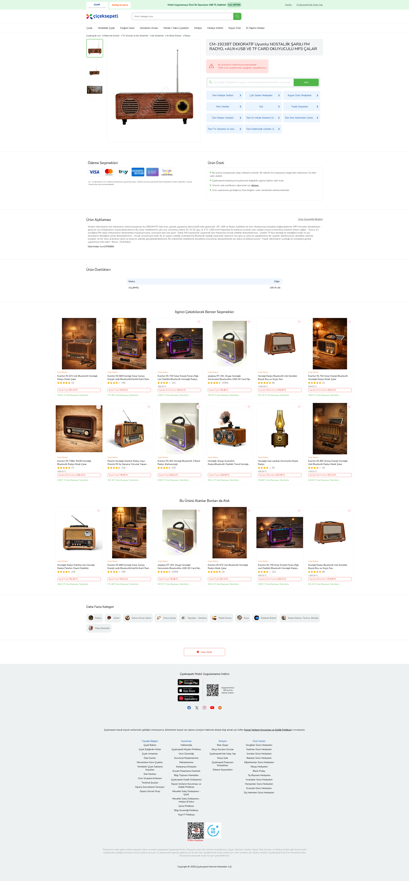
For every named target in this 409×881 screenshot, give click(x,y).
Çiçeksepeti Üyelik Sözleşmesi (186, 779)
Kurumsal (186, 741)
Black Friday (259, 770)
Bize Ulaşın (222, 745)
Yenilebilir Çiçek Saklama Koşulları (150, 768)
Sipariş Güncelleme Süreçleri (150, 786)
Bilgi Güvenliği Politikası (186, 810)
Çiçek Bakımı (150, 745)
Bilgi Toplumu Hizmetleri (186, 775)
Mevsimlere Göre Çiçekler (150, 762)
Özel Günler (150, 758)
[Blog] (220, 707)
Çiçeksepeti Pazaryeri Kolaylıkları (222, 764)
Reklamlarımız (186, 762)
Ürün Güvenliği (186, 753)
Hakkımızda (186, 745)
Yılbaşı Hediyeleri (259, 766)
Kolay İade (222, 758)
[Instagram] (204, 707)
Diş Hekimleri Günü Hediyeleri (259, 792)
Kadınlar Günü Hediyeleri (259, 749)
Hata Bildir (206, 652)
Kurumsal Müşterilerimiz (186, 758)
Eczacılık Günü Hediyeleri (259, 788)
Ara (237, 16)
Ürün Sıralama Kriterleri (150, 778)
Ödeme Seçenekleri (223, 769)
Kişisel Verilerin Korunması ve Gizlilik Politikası (186, 785)
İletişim (223, 741)
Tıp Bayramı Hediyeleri (259, 775)
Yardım (288, 4)
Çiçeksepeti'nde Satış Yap (310, 4)
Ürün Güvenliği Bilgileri (310, 219)
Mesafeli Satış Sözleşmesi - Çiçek (186, 793)
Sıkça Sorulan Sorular (223, 749)
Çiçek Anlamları (150, 753)
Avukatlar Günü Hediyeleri (259, 779)
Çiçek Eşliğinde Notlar (150, 749)
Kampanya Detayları (186, 766)
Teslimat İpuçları (150, 782)
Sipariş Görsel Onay (150, 791)
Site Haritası (150, 774)
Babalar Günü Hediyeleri (259, 758)
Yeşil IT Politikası (186, 814)
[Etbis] (196, 831)
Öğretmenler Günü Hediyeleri (259, 762)
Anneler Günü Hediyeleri (259, 753)
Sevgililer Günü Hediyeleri (259, 745)
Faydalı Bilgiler (150, 741)
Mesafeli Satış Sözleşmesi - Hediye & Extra (186, 800)
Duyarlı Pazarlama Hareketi (186, 770)
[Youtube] (212, 707)
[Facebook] (189, 707)
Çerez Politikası (186, 806)
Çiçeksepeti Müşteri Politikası (186, 749)
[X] (197, 707)
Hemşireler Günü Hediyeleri (259, 783)
